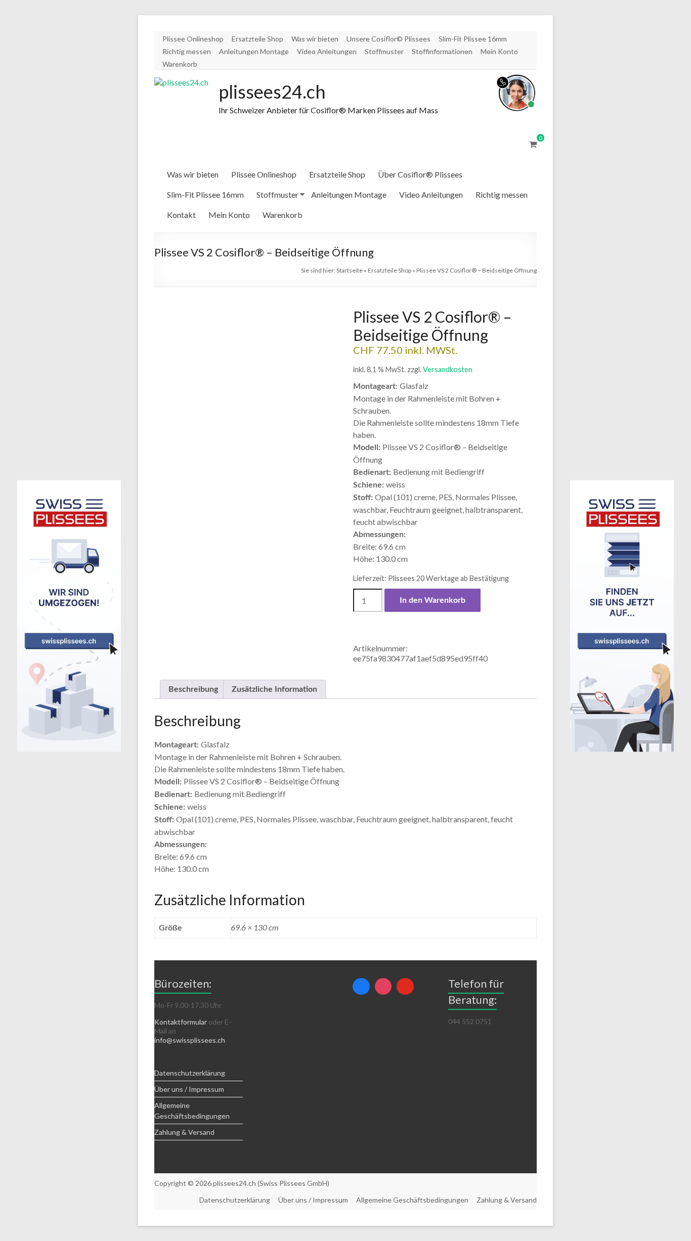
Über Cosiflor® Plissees (420, 174)
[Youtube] (405, 987)
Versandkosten (447, 369)
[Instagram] (383, 987)
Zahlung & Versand (184, 1132)
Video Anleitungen (327, 51)
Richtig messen (186, 51)
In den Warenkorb (432, 600)
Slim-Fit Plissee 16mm (473, 38)
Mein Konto (499, 51)
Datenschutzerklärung (189, 1073)
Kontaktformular (180, 1021)
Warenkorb (179, 64)
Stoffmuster (384, 51)
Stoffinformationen (442, 51)
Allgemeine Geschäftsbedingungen (412, 1199)
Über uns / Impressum (189, 1089)
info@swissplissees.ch (189, 1040)
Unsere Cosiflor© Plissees (388, 38)
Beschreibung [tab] (193, 689)
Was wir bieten (314, 38)
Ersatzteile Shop (257, 38)
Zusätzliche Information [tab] (274, 689)
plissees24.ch (272, 91)
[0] (533, 144)
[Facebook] (361, 987)
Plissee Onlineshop (193, 38)
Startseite (349, 270)
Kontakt (181, 214)
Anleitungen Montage (254, 51)
